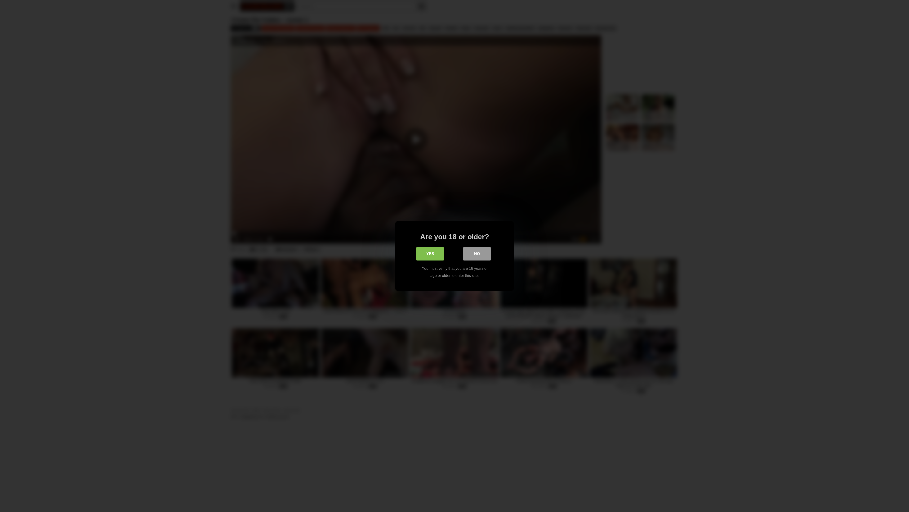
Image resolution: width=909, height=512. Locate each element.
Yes (430, 254)
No (477, 254)
